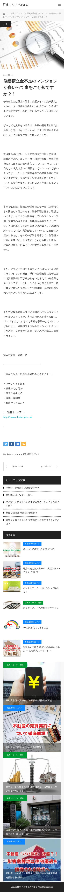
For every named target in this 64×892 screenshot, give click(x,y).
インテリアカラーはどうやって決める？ (41, 590)
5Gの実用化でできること (35, 627)
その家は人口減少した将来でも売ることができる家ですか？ (32, 504)
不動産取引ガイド (31, 454)
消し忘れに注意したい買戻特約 (38, 549)
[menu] (59, 4)
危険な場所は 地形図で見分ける (22, 512)
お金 (5, 24)
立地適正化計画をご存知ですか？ (22, 488)
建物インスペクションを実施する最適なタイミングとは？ (32, 522)
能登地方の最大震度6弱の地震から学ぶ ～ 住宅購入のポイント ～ (41, 649)
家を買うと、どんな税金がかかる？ (41, 608)
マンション (17, 454)
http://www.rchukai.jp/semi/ (17, 417)
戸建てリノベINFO (15, 4)
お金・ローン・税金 (33, 602)
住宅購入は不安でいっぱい (19, 495)
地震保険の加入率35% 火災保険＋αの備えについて (41, 570)
